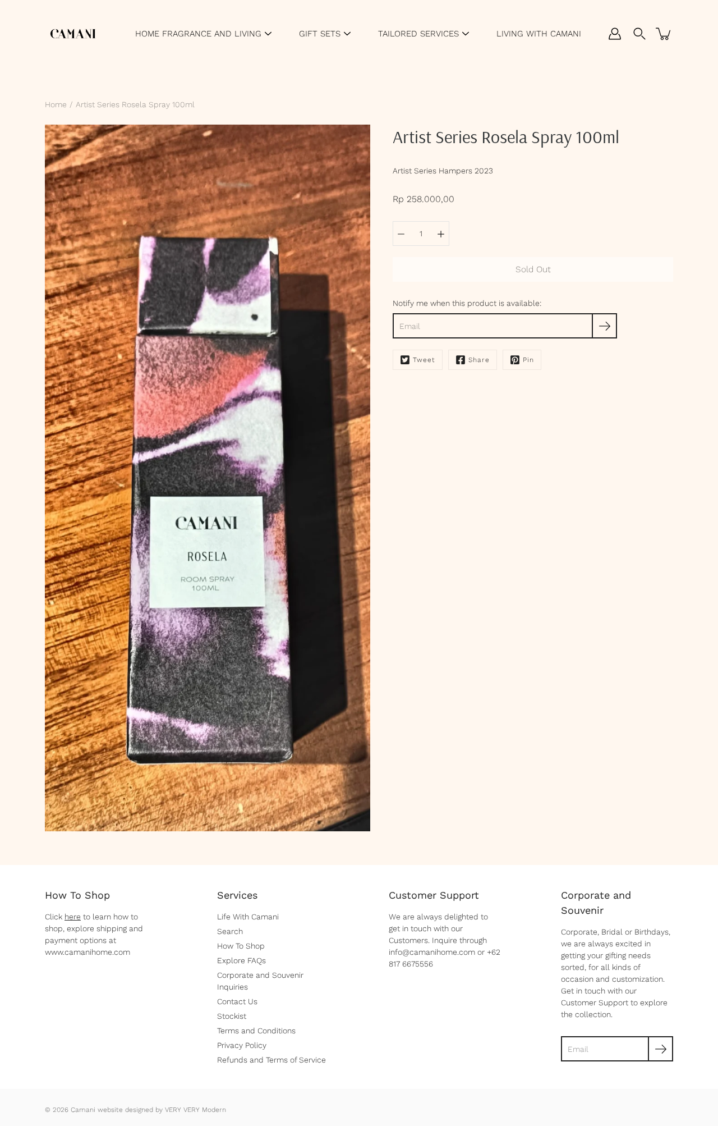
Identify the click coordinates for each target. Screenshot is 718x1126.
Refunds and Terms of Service (271, 1059)
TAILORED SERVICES (418, 34)
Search (230, 931)
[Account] (615, 34)
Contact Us (237, 1001)
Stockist (231, 1015)
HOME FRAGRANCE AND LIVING (198, 34)
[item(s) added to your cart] (664, 34)
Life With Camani (248, 916)
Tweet (424, 360)
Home (56, 104)
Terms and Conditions (256, 1030)
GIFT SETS (319, 34)
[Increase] (440, 233)
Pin (528, 360)
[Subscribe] (604, 325)
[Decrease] (401, 233)
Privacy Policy (241, 1045)
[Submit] (660, 1048)
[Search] (639, 34)
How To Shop (241, 945)
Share (479, 360)
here (73, 916)
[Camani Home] (73, 34)
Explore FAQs (241, 960)
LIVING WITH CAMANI (538, 34)
